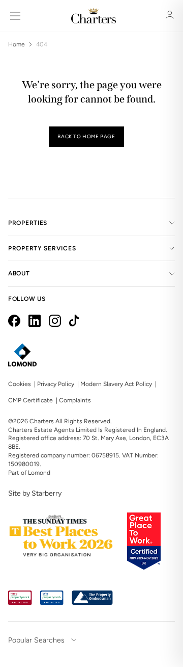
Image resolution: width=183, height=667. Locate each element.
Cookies (19, 384)
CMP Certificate (30, 400)
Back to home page (86, 136)
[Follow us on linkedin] (34, 320)
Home (16, 44)
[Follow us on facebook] (14, 320)
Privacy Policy (55, 384)
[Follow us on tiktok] (74, 320)
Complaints (75, 400)
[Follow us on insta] (55, 320)
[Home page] (93, 15)
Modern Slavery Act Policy (116, 384)
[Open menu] (15, 16)
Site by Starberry (35, 493)
